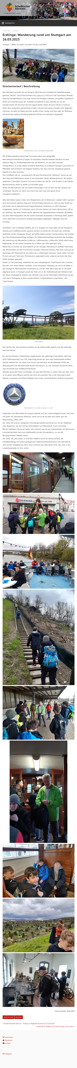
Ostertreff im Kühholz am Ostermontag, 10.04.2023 (55, 1026)
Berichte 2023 (8, 1017)
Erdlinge (18, 1017)
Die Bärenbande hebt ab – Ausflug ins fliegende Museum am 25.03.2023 (29, 1023)
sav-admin (16, 31)
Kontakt (7, 1043)
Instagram (8, 1054)
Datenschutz (8, 1037)
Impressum (8, 1040)
